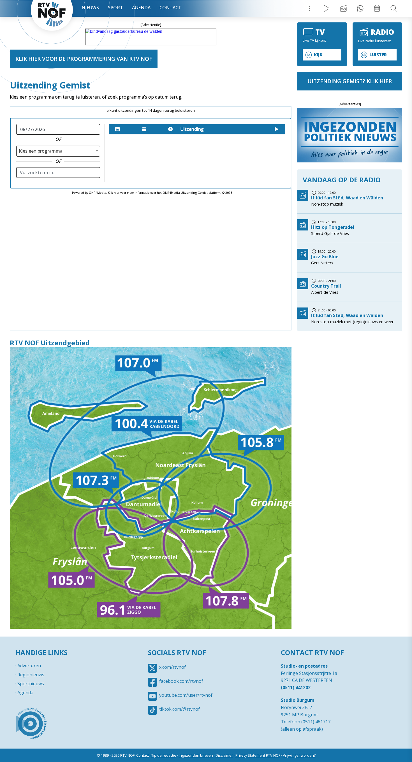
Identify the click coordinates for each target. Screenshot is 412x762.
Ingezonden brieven (196, 755)
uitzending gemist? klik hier (349, 81)
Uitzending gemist (343, 8)
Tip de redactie (163, 755)
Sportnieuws (30, 684)
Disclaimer (224, 755)
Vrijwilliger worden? (299, 755)
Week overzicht (377, 8)
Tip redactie (360, 8)
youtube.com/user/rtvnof (185, 695)
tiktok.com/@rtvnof (179, 709)
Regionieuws (30, 675)
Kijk (318, 55)
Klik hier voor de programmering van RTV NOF (83, 58)
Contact (170, 7)
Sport (115, 7)
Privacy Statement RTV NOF (257, 755)
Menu (309, 8)
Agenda (141, 7)
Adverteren (29, 666)
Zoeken (393, 8)
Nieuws (90, 7)
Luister (378, 55)
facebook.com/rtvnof (181, 681)
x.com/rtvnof (172, 667)
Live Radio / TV (326, 8)
